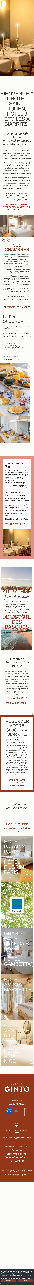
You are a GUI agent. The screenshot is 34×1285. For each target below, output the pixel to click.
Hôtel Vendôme (10, 1157)
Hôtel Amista (16, 1150)
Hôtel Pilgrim (9, 1147)
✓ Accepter (9, 1280)
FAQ (17, 1126)
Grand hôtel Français (16, 1154)
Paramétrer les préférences (17, 1283)
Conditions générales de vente (17, 1129)
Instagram (17, 1123)
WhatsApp (17, 1125)
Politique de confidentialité (21, 1130)
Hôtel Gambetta (16, 1161)
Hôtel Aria (25, 1157)
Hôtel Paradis (23, 1147)
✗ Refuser (25, 1280)
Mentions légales (10, 1130)
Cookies (17, 1132)
